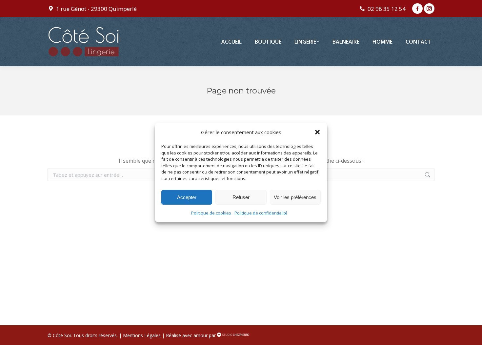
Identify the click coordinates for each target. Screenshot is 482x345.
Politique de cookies (211, 213)
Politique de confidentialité (261, 213)
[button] (317, 132)
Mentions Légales (142, 335)
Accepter (186, 197)
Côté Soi (62, 335)
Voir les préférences (295, 197)
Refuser (241, 197)
